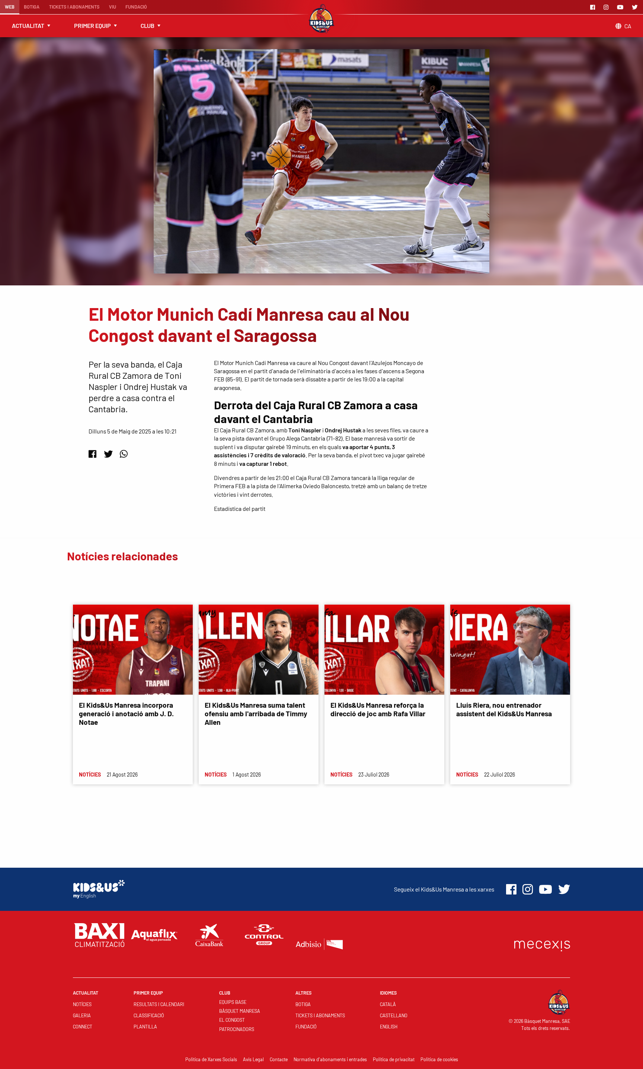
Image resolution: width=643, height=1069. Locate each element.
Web (10, 7)
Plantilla (145, 1027)
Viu (112, 7)
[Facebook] (594, 7)
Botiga (31, 7)
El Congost (232, 1020)
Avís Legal (253, 1059)
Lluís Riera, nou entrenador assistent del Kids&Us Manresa (504, 709)
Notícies (82, 1004)
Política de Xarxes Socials (211, 1059)
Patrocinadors (236, 1029)
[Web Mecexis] (542, 944)
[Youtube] (621, 7)
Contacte (279, 1059)
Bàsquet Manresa (239, 1011)
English (388, 1027)
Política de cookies (439, 1059)
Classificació (149, 1015)
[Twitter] (636, 7)
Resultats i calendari (159, 1004)
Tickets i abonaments (74, 7)
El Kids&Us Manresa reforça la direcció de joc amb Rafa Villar (377, 709)
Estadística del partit (239, 508)
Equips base (232, 1002)
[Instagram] (607, 7)
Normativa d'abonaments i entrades (330, 1059)
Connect (82, 1027)
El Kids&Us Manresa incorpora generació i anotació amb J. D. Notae (126, 713)
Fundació (136, 7)
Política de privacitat (394, 1059)
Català (388, 1004)
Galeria (82, 1015)
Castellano (393, 1015)
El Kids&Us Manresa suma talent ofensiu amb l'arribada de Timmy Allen (256, 713)
